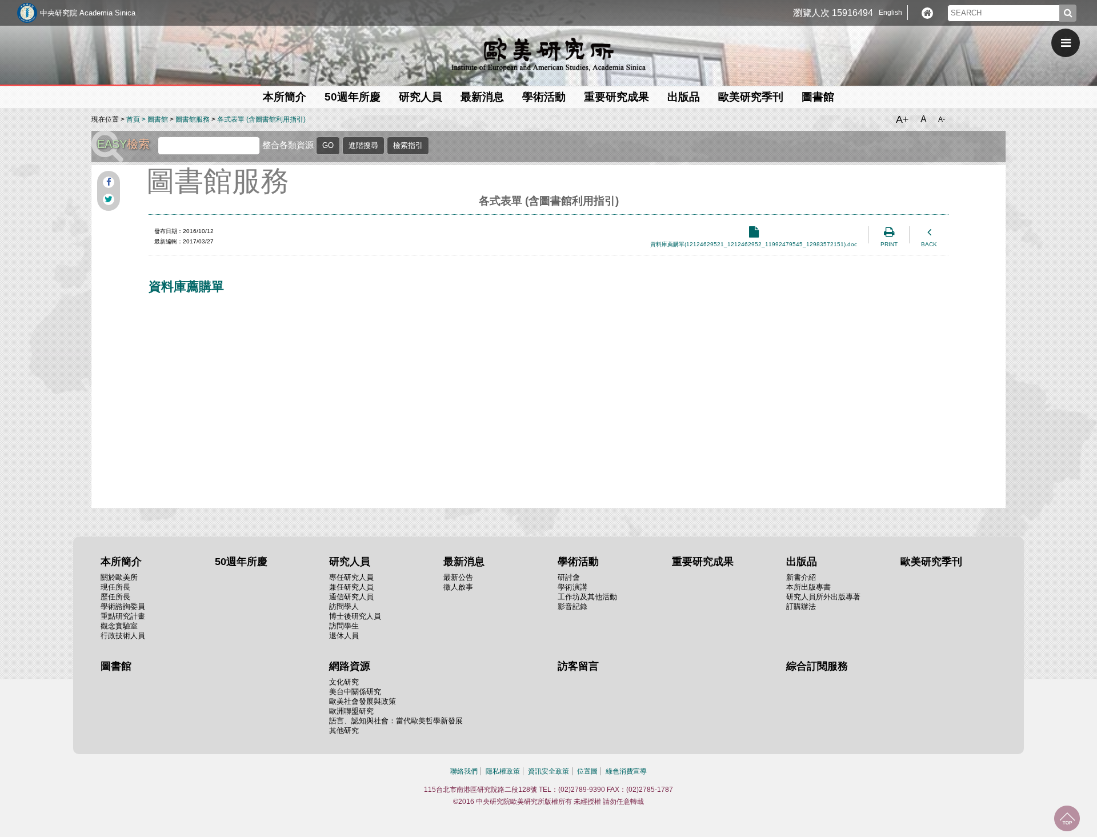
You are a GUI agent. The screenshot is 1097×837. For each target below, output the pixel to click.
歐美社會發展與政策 (362, 701)
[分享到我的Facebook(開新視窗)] (108, 182)
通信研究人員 (351, 596)
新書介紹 (801, 577)
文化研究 (344, 682)
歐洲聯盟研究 (351, 711)
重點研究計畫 (123, 616)
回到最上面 (1067, 818)
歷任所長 (115, 596)
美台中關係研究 (355, 691)
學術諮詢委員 (123, 606)
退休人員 (344, 635)
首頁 (133, 119)
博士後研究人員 (355, 616)
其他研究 (344, 730)
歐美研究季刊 (750, 97)
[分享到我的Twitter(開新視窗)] (108, 199)
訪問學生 (344, 626)
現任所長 (115, 587)
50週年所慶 (353, 97)
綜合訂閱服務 (817, 666)
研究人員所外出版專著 (823, 596)
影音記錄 (572, 606)
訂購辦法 (801, 606)
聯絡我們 (464, 771)
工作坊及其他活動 (587, 596)
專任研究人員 (351, 577)
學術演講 (572, 587)
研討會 (569, 577)
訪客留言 (578, 666)
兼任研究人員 (351, 587)
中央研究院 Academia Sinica (87, 13)
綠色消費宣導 (626, 771)
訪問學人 (344, 606)
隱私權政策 (503, 771)
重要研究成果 (616, 97)
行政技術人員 (123, 635)
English (890, 13)
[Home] (927, 13)
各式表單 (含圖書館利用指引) (261, 119)
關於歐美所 (119, 577)
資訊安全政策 (548, 771)
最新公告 (458, 577)
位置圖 (587, 771)
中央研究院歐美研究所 (548, 54)
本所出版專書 (808, 587)
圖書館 (818, 97)
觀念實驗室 (119, 626)
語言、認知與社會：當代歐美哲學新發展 (396, 720)
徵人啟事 (458, 587)
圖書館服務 (192, 119)
